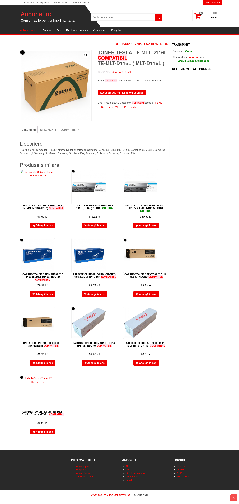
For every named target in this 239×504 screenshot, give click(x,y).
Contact (47, 30)
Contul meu (99, 30)
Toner (126, 43)
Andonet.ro (36, 13)
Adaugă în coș (44, 225)
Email (129, 480)
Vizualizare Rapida (64, 174)
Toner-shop (183, 476)
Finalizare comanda (77, 30)
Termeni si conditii (80, 2)
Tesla (133, 107)
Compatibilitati (71, 129)
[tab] (29, 129)
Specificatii (48, 129)
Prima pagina (29, 30)
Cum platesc (43, 2)
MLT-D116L (121, 107)
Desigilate (116, 30)
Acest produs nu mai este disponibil (121, 92)
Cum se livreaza (60, 2)
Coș (59, 30)
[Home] (127, 466)
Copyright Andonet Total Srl (112, 495)
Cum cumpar (28, 2)
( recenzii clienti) (121, 72)
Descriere (29, 129)
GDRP (180, 469)
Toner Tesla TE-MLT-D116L (150, 43)
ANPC (180, 473)
